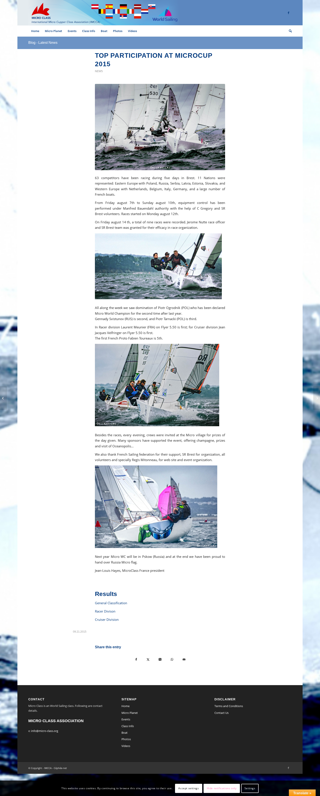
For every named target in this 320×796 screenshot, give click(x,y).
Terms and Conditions (228, 706)
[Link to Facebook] (288, 12)
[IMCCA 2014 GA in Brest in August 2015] (3, 398)
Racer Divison (105, 611)
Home (125, 706)
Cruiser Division (107, 619)
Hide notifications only (222, 788)
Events (125, 719)
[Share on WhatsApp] (172, 659)
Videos (125, 746)
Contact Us (221, 713)
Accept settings (188, 788)
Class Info (127, 726)
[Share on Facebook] (136, 659)
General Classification (111, 603)
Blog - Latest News (42, 42)
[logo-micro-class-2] (104, 12)
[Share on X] (148, 659)
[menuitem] (35, 30)
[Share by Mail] (184, 659)
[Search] (289, 30)
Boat (124, 733)
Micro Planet (129, 713)
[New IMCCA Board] (316, 398)
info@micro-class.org (44, 731)
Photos (126, 739)
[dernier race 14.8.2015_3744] (160, 127)
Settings (249, 788)
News (99, 71)
